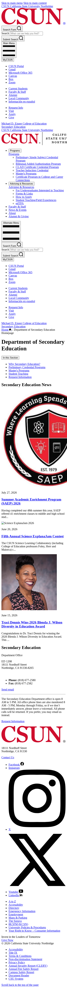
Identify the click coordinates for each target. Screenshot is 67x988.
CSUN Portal (16, 66)
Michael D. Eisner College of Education (24, 123)
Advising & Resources (21, 183)
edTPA (20, 203)
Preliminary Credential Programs (27, 367)
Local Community (19, 98)
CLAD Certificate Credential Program (37, 167)
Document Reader (19, 975)
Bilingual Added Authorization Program (38, 163)
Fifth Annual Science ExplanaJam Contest (32, 536)
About (12, 213)
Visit (11, 110)
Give (11, 117)
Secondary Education (13, 126)
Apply (12, 114)
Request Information (20, 377)
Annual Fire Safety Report (23, 968)
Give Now (7, 940)
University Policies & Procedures (27, 927)
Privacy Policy (17, 962)
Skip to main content (35, 3)
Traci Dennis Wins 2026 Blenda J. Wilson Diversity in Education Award (31, 624)
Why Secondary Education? (24, 364)
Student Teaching (18, 373)
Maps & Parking (18, 917)
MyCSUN (8, 59)
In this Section (10, 357)
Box (11, 79)
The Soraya (15, 920)
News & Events (17, 209)
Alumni (13, 95)
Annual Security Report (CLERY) (28, 965)
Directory (14, 907)
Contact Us (7, 757)
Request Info (16, 107)
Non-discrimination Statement (25, 959)
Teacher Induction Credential (32, 170)
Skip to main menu (12, 3)
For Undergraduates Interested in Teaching (40, 190)
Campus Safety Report (21, 972)
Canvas (13, 75)
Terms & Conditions (20, 955)
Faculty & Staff (17, 91)
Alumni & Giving (19, 216)
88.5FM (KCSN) (18, 924)
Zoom (12, 82)
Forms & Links (24, 193)
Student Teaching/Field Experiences (36, 200)
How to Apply (24, 196)
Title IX (13, 952)
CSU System (16, 978)
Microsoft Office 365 (20, 72)
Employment (16, 914)
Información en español (22, 101)
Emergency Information (22, 911)
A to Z (12, 901)
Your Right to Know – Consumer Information (34, 930)
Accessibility (16, 904)
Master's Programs (26, 173)
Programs (15, 150)
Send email (7, 689)
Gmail (12, 69)
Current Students (18, 88)
